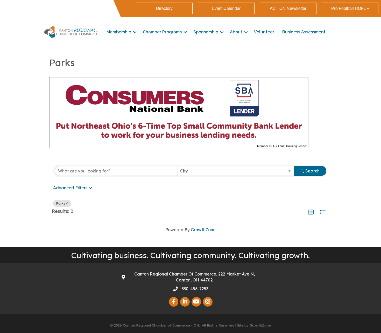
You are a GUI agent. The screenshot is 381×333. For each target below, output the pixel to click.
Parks (60, 203)
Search (312, 170)
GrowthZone (203, 229)
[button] (311, 212)
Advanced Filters (70, 187)
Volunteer (264, 32)
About (236, 32)
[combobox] (236, 171)
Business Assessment (304, 32)
